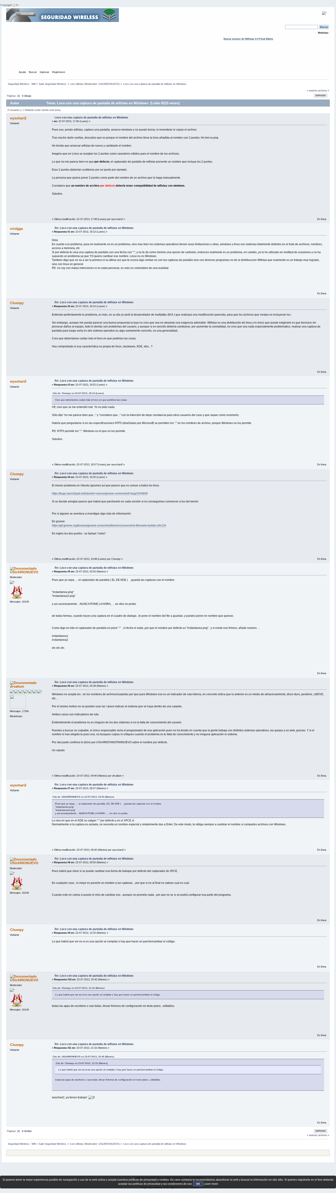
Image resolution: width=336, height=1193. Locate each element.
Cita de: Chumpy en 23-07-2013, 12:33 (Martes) (78, 988)
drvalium (17, 686)
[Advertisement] (168, 59)
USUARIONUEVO (109, 84)
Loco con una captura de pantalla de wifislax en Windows (91, 117)
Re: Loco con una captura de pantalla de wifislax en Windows (94, 228)
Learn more (211, 1183)
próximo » (323, 90)
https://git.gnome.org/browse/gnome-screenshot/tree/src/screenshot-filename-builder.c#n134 (109, 525)
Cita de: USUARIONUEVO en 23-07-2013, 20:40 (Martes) (83, 1056)
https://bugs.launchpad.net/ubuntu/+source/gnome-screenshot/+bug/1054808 (100, 493)
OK (198, 1183)
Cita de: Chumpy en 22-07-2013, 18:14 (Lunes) (78, 393)
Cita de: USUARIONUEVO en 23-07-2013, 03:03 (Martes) (83, 797)
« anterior (312, 90)
